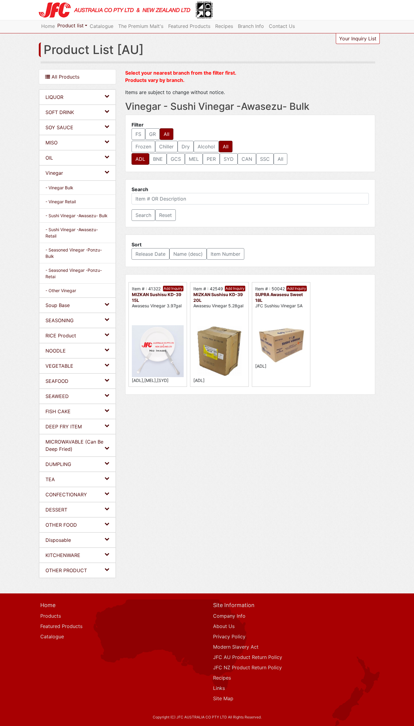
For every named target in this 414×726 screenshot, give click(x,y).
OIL (49, 158)
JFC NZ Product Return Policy (247, 667)
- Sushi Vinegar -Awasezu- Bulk (76, 215)
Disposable (58, 540)
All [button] (166, 134)
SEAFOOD (56, 381)
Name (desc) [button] (188, 254)
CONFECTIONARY (66, 494)
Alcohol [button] (206, 147)
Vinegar (54, 173)
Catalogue (101, 26)
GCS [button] (176, 159)
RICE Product (60, 336)
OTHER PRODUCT (66, 570)
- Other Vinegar (60, 290)
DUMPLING (58, 464)
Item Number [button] (225, 254)
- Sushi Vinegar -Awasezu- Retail (71, 232)
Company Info (229, 616)
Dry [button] (186, 147)
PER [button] (211, 159)
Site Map (223, 698)
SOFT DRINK (59, 112)
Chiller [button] (166, 147)
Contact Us (282, 26)
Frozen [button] (143, 147)
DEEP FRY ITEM (63, 427)
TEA (50, 479)
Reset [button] (165, 215)
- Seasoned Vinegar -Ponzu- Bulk (73, 253)
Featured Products (189, 26)
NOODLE (55, 351)
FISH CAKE (58, 411)
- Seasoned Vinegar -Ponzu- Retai (73, 273)
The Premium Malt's (140, 26)
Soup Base (57, 305)
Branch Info (251, 26)
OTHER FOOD (61, 525)
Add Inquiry (173, 288)
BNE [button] (158, 159)
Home (48, 26)
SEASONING (59, 320)
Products (50, 616)
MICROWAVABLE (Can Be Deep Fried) (74, 445)
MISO (51, 143)
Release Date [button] (150, 254)
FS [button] (138, 134)
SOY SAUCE (59, 127)
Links (219, 688)
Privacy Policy (229, 636)
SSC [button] (265, 159)
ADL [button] (140, 159)
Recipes (224, 26)
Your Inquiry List (357, 38)
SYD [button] (229, 159)
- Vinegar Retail (60, 201)
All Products (64, 77)
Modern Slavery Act (236, 647)
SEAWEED (57, 396)
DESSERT (56, 510)
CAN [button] (247, 159)
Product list (70, 25)
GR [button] (152, 134)
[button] (143, 215)
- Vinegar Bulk (59, 187)
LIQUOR (54, 97)
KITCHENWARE (62, 555)
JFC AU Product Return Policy (247, 657)
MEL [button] (194, 159)
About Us (224, 626)
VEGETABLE (59, 366)
